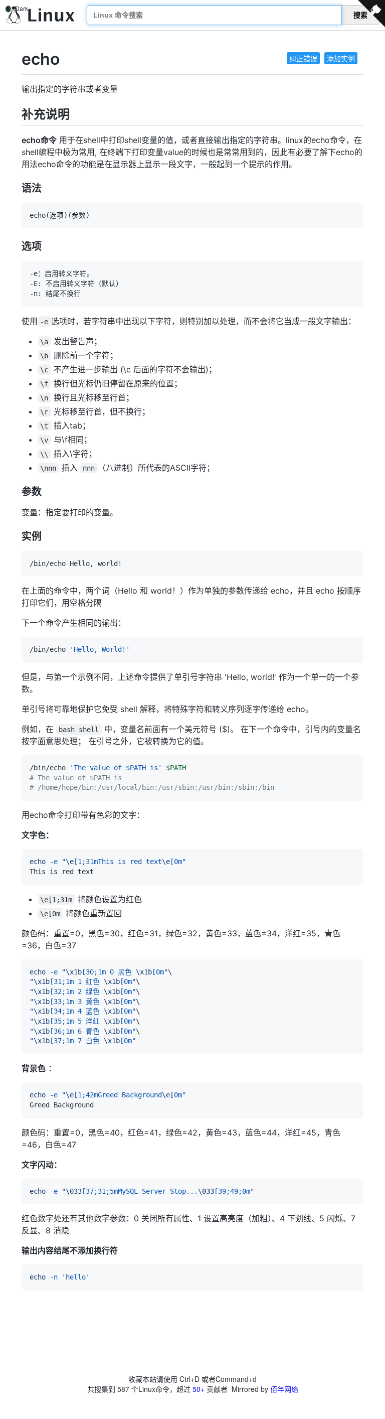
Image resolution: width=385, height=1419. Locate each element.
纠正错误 (303, 58)
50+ (198, 1389)
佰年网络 (284, 1389)
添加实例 (341, 58)
